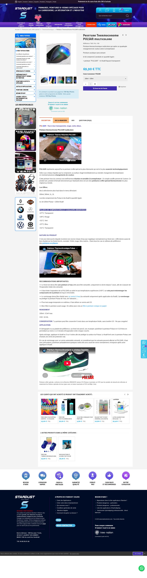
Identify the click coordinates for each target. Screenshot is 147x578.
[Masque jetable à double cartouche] (126, 35)
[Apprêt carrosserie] (25, 118)
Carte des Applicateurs (64, 500)
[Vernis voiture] (25, 162)
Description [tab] (45, 120)
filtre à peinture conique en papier (94, 306)
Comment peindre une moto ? (24, 62)
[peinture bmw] (20, 209)
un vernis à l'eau (74, 296)
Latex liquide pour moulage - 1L (118, 418)
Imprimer (123, 86)
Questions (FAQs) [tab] (85, 120)
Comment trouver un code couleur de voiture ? (23, 59)
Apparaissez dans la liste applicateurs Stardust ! (112, 500)
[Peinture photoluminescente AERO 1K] (67, 406)
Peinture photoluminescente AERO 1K (65, 418)
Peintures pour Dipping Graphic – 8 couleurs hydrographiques (48, 418)
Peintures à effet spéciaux (21, 24)
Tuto (101, 24)
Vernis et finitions (49, 24)
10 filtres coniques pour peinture (85, 418)
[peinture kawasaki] (30, 225)
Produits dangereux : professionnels (108, 505)
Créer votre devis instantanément (67, 503)
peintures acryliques (50, 243)
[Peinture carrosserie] (25, 140)
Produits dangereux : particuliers (107, 503)
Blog (109, 24)
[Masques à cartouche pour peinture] (25, 183)
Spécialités (58, 24)
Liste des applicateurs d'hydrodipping (108, 508)
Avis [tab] (73, 120)
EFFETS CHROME (31, 24)
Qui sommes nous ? (63, 505)
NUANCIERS (121, 24)
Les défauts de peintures (22, 54)
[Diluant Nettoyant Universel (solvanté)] (102, 406)
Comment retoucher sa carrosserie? (22, 67)
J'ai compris (137, 553)
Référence (86, 43)
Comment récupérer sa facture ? (67, 513)
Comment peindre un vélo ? (23, 64)
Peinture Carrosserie (40, 24)
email (44, 524)
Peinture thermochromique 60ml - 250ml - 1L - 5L (48, 456)
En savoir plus (74, 553)
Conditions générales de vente (66, 508)
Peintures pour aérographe (80, 24)
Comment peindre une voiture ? (24, 56)
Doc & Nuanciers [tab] (61, 120)
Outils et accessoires (68, 24)
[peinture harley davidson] (30, 202)
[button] (124, 394)
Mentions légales (62, 510)
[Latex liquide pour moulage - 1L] (120, 406)
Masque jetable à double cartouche (65, 455)
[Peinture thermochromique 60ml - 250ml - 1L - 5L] (122, 35)
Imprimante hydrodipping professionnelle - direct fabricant (111, 511)
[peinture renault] (20, 202)
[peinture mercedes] (30, 209)
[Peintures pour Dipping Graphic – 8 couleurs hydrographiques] (49, 406)
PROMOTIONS (91, 24)
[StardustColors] (23, 12)
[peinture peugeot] (30, 217)
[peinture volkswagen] (20, 225)
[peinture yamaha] (20, 217)
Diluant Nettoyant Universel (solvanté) (101, 418)
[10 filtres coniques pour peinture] (85, 406)
